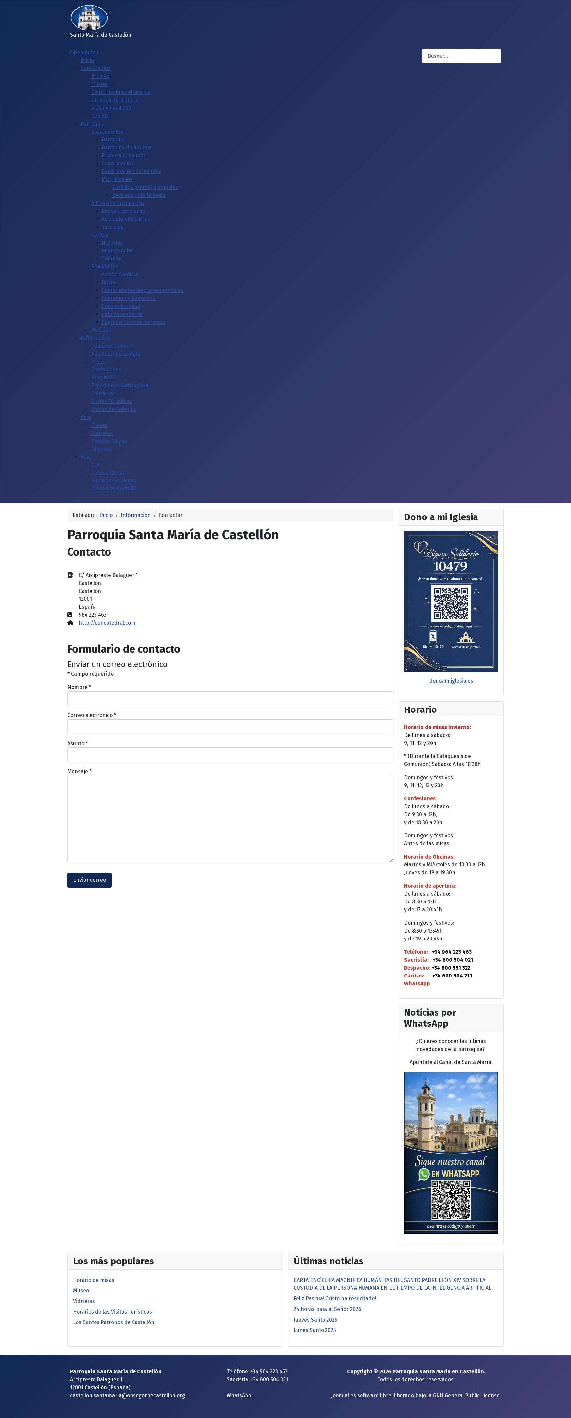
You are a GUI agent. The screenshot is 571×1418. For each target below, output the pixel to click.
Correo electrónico (91, 715)
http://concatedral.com (107, 623)
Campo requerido (90, 674)
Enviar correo (89, 880)
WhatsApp (417, 983)
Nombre (79, 687)
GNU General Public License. (467, 1395)
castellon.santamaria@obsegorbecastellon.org (127, 1395)
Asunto (77, 743)
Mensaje (79, 771)
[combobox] (461, 56)
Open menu (84, 52)
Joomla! (340, 1395)
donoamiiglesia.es (451, 681)
